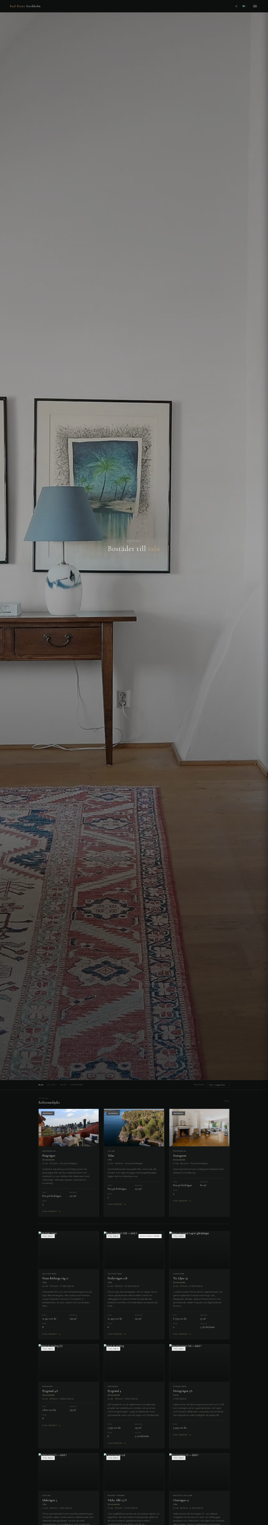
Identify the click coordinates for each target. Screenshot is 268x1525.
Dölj (227, 1101)
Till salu (52, 1085)
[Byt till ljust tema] (236, 6)
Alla (40, 1085)
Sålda (63, 1085)
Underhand (76, 1085)
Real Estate (25, 6)
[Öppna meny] (255, 6)
